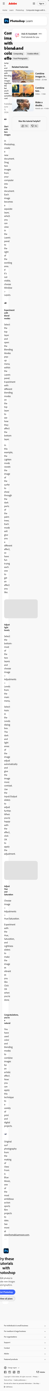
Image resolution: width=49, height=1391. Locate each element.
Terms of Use (8, 1380)
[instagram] (9, 1372)
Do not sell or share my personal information (18, 1383)
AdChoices (9, 1387)
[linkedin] (18, 1372)
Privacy (35, 1377)
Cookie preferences (20, 1380)
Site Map (36, 1383)
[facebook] (5, 1372)
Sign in (41, 3)
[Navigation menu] (4, 3)
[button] (34, 4)
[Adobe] (13, 3)
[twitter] (14, 1372)
